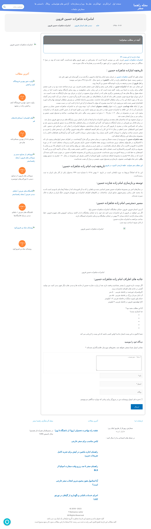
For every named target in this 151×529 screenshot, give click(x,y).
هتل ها (88, 4)
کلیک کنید (120, 431)
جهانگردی (97, 4)
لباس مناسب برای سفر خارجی (84, 441)
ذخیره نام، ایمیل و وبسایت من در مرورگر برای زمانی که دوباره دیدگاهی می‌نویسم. (110, 399)
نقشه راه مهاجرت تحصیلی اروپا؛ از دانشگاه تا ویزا (76, 430)
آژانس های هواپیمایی (60, 4)
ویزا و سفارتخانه (77, 4)
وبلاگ (47, 4)
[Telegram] (140, 448)
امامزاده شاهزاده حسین (133, 60)
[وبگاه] (121, 392)
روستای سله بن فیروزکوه (22, 249)
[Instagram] (140, 455)
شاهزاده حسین (122, 77)
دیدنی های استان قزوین (83, 25)
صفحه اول (116, 4)
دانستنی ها (39, 4)
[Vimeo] (140, 462)
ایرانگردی (107, 4)
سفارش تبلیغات (77, 9)
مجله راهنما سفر (141, 6)
